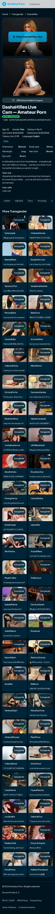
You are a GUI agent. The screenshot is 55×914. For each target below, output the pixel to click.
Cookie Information (26, 907)
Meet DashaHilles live (31, 37)
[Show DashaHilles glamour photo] (31, 51)
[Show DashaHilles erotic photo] (24, 51)
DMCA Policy (22, 900)
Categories (34, 4)
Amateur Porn (14, 4)
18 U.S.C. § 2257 (8, 900)
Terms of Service (9, 907)
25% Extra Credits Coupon (30, 101)
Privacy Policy (35, 900)
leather (7, 201)
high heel (19, 201)
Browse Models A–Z (10, 892)
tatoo (30, 201)
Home (5, 14)
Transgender (17, 14)
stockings (42, 201)
